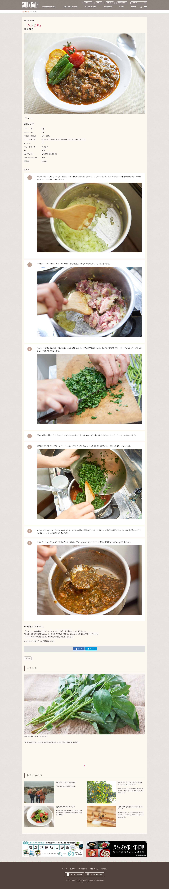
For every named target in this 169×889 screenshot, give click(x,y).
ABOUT (64, 869)
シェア (80, 648)
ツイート (92, 648)
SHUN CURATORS (90, 7)
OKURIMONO (108, 7)
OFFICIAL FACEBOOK (76, 874)
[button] (84, 765)
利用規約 (73, 869)
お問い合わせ (94, 869)
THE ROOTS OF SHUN (49, 7)
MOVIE (121, 7)
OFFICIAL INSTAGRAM (96, 874)
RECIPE (133, 7)
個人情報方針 (83, 869)
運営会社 (104, 869)
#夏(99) (28, 658)
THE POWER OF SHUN (70, 7)
